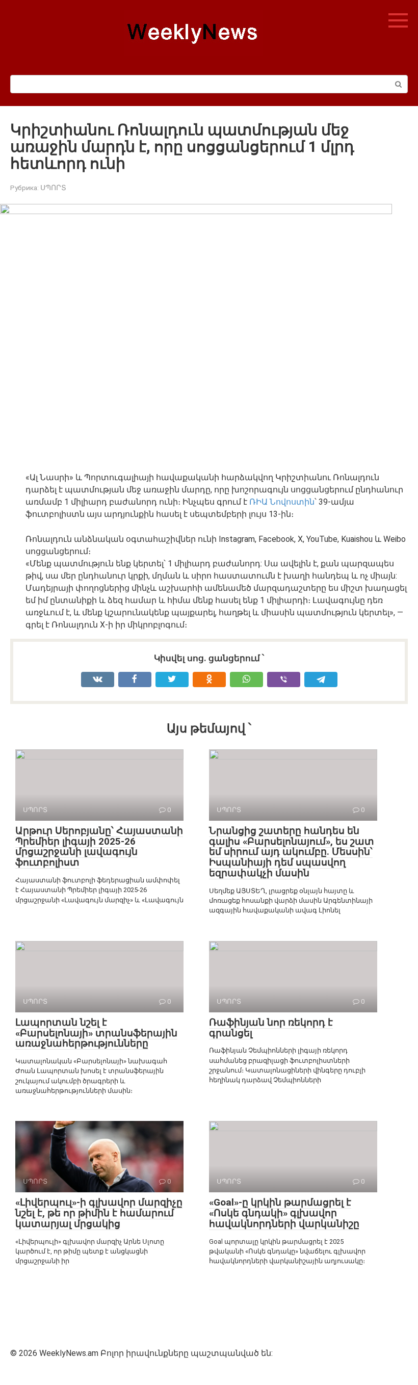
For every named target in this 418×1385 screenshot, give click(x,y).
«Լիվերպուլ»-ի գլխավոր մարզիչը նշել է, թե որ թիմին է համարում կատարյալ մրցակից (98, 1213)
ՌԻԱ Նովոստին (282, 502)
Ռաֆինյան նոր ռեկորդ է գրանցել (271, 1027)
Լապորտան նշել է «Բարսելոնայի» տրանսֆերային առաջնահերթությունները (96, 1033)
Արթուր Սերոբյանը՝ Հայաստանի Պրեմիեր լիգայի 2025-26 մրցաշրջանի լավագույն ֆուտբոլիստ (99, 847)
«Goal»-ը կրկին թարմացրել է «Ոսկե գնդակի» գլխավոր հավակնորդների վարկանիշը (284, 1213)
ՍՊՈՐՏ (53, 188)
